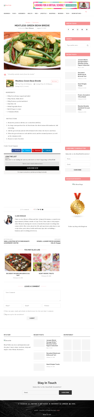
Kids (36, 13)
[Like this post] (35, 209)
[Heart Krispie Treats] (46, 262)
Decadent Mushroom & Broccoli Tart (82, 74)
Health (30, 13)
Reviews (60, 13)
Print (55, 81)
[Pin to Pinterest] (40, 209)
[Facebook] (68, 29)
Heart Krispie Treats (46, 273)
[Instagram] (77, 29)
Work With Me (76, 13)
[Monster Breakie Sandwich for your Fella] (70, 109)
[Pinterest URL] (67, 345)
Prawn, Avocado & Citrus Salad (84, 96)
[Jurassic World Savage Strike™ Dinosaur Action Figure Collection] (70, 62)
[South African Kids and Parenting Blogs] (77, 194)
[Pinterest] (82, 29)
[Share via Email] (42, 209)
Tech (67, 13)
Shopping (52, 13)
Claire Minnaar (29, 28)
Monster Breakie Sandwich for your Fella (84, 107)
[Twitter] (73, 29)
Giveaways (21, 13)
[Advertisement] (32, 191)
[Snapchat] (87, 29)
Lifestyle (43, 13)
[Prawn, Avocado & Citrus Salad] (70, 98)
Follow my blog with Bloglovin (77, 226)
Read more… (21, 349)
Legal (58, 410)
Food (14, 13)
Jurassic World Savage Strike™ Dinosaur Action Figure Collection (83, 62)
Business (7, 13)
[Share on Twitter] (38, 209)
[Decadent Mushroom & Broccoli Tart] (18, 262)
